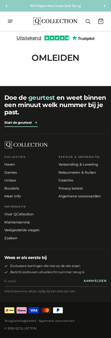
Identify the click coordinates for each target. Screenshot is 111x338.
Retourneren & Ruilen (77, 172)
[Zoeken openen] (88, 21)
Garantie (65, 180)
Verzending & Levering (78, 164)
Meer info (12, 196)
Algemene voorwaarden (79, 196)
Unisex (10, 180)
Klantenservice (17, 222)
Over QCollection (19, 214)
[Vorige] (6, 6)
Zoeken (11, 238)
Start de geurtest (18, 122)
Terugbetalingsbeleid (20, 321)
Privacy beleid (70, 188)
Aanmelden (95, 281)
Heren (9, 164)
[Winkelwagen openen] (101, 21)
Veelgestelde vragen (22, 230)
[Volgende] (105, 6)
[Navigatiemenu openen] (10, 21)
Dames (10, 172)
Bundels (11, 188)
